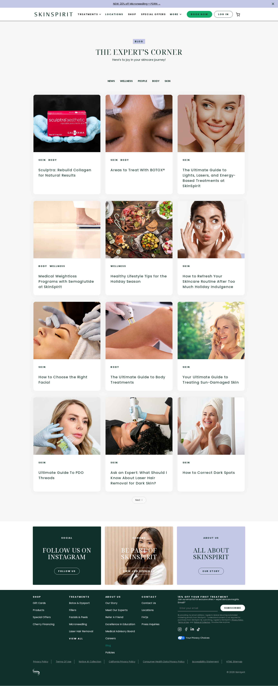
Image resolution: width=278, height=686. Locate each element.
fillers (72, 610)
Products (38, 610)
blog (108, 645)
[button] (273, 4)
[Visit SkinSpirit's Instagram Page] (180, 629)
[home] (54, 14)
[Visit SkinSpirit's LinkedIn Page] (192, 629)
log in (223, 14)
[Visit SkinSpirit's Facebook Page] (186, 629)
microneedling (78, 624)
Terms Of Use (63, 661)
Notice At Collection (90, 661)
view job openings (139, 571)
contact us (149, 603)
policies (110, 652)
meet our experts (116, 610)
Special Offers (42, 617)
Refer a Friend (114, 617)
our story (211, 571)
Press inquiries (150, 624)
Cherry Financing (43, 624)
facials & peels (78, 617)
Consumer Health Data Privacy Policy (164, 661)
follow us (67, 571)
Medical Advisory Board (120, 631)
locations (148, 610)
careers (110, 638)
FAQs (145, 617)
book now (199, 14)
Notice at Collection (202, 622)
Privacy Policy (237, 620)
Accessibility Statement (205, 661)
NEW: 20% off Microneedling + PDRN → (137, 4)
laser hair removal (81, 631)
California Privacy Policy (122, 661)
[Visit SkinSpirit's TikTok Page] (198, 629)
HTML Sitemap (234, 661)
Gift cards (39, 603)
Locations (114, 14)
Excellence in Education (120, 624)
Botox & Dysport (79, 603)
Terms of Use (183, 622)
